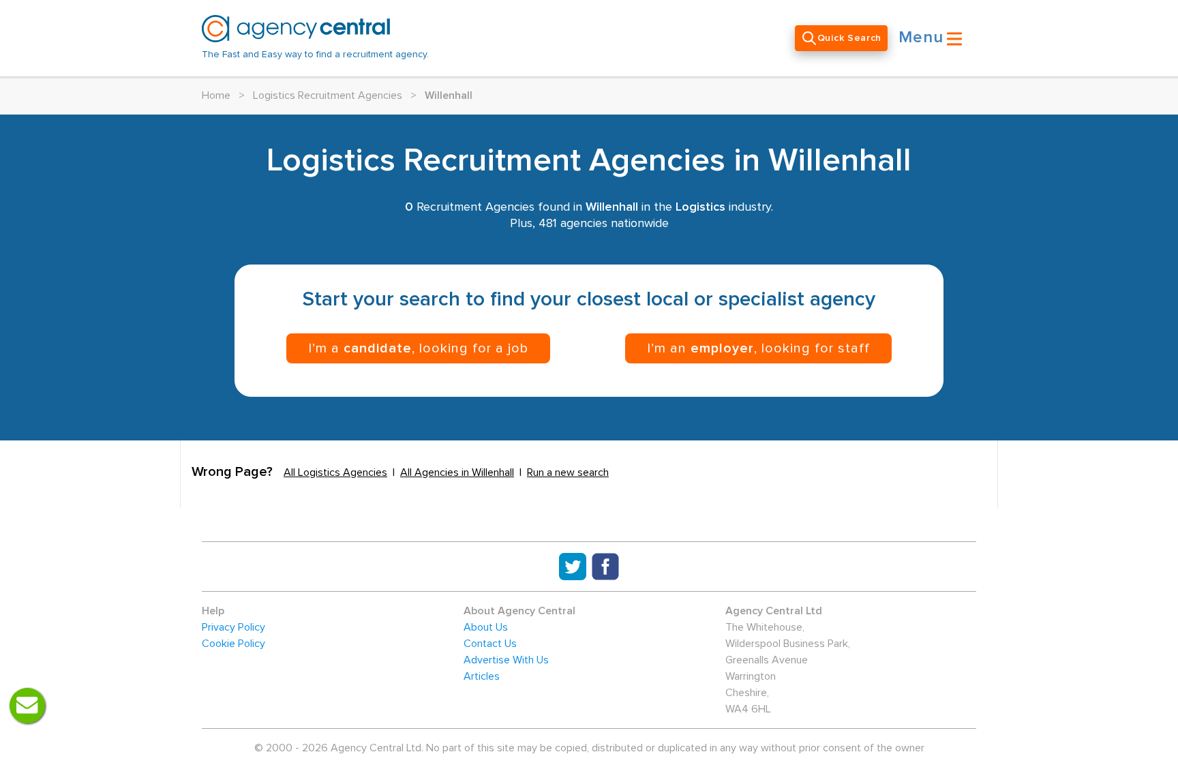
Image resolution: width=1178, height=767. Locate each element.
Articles (482, 676)
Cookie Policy (233, 643)
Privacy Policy (233, 627)
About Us (486, 627)
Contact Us (490, 643)
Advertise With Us (506, 660)
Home (216, 95)
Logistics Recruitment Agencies (327, 95)
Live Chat (27, 705)
